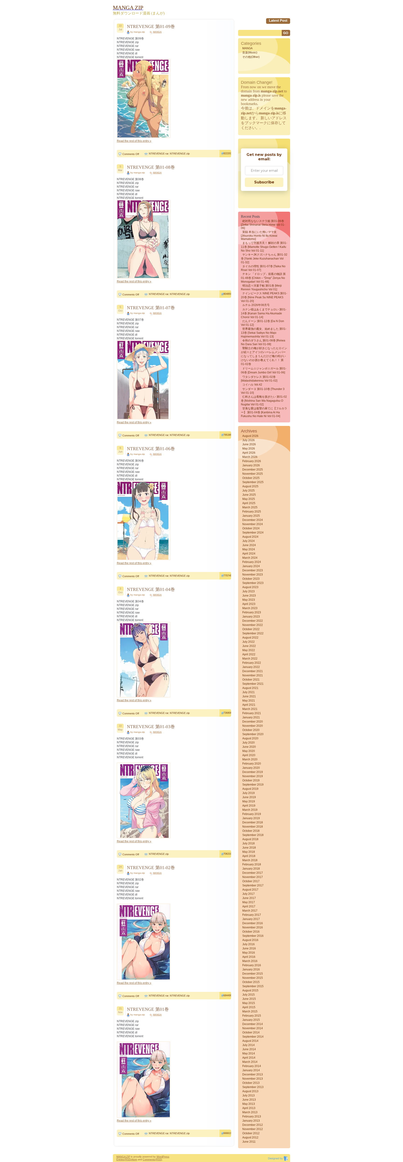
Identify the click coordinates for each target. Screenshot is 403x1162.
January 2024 (251, 566)
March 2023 (249, 608)
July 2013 (248, 1095)
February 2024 (251, 562)
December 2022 (252, 620)
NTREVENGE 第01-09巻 (151, 26)
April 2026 (248, 452)
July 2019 (248, 793)
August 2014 (250, 1041)
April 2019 (248, 805)
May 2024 (248, 549)
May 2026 (248, 448)
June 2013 (249, 1099)
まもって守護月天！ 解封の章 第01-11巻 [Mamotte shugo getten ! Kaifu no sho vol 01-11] (264, 246)
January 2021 (251, 717)
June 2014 (249, 1049)
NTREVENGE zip (180, 153)
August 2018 (250, 839)
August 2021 (250, 688)
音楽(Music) (249, 52)
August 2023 (250, 587)
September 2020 (253, 734)
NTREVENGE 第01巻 (148, 1009)
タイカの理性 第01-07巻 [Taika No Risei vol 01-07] (263, 268)
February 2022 (251, 662)
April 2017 (248, 906)
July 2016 (248, 944)
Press (166, 1156)
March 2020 (249, 759)
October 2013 (251, 1083)
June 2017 (249, 898)
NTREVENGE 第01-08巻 (151, 167)
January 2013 (251, 1120)
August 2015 (250, 990)
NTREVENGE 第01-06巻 (151, 448)
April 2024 (248, 553)
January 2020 (251, 767)
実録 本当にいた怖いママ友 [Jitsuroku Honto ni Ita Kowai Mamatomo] (259, 235)
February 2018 (251, 864)
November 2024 (252, 524)
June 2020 (249, 746)
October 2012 (251, 1133)
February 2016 (251, 965)
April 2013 (248, 1108)
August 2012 (250, 1137)
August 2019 (250, 788)
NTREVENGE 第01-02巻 (151, 867)
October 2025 (251, 478)
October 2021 (251, 679)
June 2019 (249, 797)
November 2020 (252, 725)
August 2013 (250, 1091)
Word (159, 1156)
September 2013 (253, 1087)
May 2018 (248, 851)
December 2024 (252, 520)
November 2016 (252, 927)
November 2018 (252, 826)
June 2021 (249, 696)
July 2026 (248, 440)
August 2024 (250, 536)
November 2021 (252, 675)
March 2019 (249, 809)
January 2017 (251, 919)
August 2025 (250, 486)
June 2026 (249, 444)
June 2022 (249, 646)
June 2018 (249, 847)
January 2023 (251, 616)
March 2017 (249, 910)
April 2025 (248, 503)
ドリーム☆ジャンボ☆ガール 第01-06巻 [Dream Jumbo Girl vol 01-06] (263, 370)
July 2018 (248, 843)
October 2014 (251, 1032)
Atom (134, 1159)
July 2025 (248, 490)
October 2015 (251, 982)
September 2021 (253, 683)
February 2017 (251, 914)
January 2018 (251, 868)
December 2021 (252, 671)
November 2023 (252, 574)
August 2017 (250, 889)
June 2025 (249, 494)
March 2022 (249, 658)
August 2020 (250, 738)
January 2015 (251, 1020)
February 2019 (251, 814)
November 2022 (252, 625)
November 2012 (252, 1129)
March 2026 (249, 457)
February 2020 (251, 763)
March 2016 (249, 961)
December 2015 (252, 973)
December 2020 (252, 721)
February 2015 (251, 1015)
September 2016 (253, 935)
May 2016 (248, 952)
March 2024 (249, 557)
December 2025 (252, 469)
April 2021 (248, 704)
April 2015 (248, 1007)
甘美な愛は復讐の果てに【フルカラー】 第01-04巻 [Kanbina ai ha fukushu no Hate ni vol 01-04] (264, 412)
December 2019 (252, 772)
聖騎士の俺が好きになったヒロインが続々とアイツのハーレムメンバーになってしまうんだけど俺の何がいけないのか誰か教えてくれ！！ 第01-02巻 (264, 356)
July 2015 (248, 994)
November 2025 (252, 473)
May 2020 (248, 751)
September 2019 (253, 784)
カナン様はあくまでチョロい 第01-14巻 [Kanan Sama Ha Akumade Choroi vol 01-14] (263, 313)
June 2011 (249, 1141)
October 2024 (251, 528)
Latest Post (278, 20)
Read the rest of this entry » (134, 141)
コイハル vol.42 (252, 384)
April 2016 (248, 956)
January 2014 (251, 1070)
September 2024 (253, 532)
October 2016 (251, 931)
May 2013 (248, 1104)
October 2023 (251, 578)
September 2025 (253, 482)
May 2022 (248, 650)
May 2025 (248, 499)
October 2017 (251, 881)
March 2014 (249, 1062)
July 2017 (248, 893)
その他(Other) (251, 57)
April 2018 (248, 856)
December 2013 (252, 1074)
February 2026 (251, 461)
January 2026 (251, 465)
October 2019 (251, 780)
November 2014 (252, 1028)
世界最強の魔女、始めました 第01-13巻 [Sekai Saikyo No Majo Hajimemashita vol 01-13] (263, 332)
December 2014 (252, 1024)
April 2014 (248, 1057)
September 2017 (253, 885)
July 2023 (248, 591)
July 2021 (248, 692)
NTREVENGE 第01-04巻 (151, 589)
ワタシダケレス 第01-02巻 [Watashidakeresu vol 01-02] (259, 378)
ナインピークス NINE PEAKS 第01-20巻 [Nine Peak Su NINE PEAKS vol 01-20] (264, 297)
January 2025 (251, 515)
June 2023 (249, 595)
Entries (120, 1159)
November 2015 (252, 977)
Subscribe (264, 182)
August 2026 (250, 436)
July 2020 (248, 742)
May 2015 (248, 1003)
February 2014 (251, 1066)
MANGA (157, 32)
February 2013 (251, 1116)
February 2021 (251, 713)
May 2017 (248, 902)
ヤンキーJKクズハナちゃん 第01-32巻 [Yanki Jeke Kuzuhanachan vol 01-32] (264, 258)
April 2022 (248, 654)
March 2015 (249, 1011)
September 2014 (253, 1036)
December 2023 (252, 570)
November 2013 (252, 1078)
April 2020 (248, 755)
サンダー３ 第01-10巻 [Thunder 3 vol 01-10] (263, 390)
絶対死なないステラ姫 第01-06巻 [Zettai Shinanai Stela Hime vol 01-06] (263, 224)
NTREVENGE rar (158, 153)
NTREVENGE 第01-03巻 (151, 726)
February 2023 (251, 612)
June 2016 (249, 948)
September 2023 (253, 583)
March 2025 (249, 507)
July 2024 (248, 541)
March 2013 (249, 1112)
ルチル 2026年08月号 (256, 305)
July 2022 (248, 641)
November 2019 (252, 776)
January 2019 (251, 818)
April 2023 (248, 604)
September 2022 (253, 633)
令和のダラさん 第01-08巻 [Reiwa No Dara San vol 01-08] (263, 342)
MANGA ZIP (123, 1156)
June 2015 (249, 999)
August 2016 (250, 940)
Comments (149, 1159)
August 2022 (250, 637)
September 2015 (253, 986)
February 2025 (251, 511)
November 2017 (252, 877)
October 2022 (251, 629)
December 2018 (252, 822)
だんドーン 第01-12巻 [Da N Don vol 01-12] (262, 322)
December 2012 (252, 1125)
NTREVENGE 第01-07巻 (151, 307)
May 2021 (248, 700)
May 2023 (248, 599)
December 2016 (252, 923)
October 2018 (251, 830)
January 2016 (251, 969)
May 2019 (248, 801)
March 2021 (249, 709)
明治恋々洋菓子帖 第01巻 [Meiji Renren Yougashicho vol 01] (261, 287)
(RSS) (127, 1159)
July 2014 (248, 1045)
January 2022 (251, 667)
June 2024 (249, 545)
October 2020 (251, 730)
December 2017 (252, 872)
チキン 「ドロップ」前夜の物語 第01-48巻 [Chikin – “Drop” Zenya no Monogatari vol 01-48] (263, 277)
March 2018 (249, 860)
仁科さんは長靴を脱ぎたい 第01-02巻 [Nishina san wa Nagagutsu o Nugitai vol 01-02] (264, 400)
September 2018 (253, 835)
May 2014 (248, 1053)
